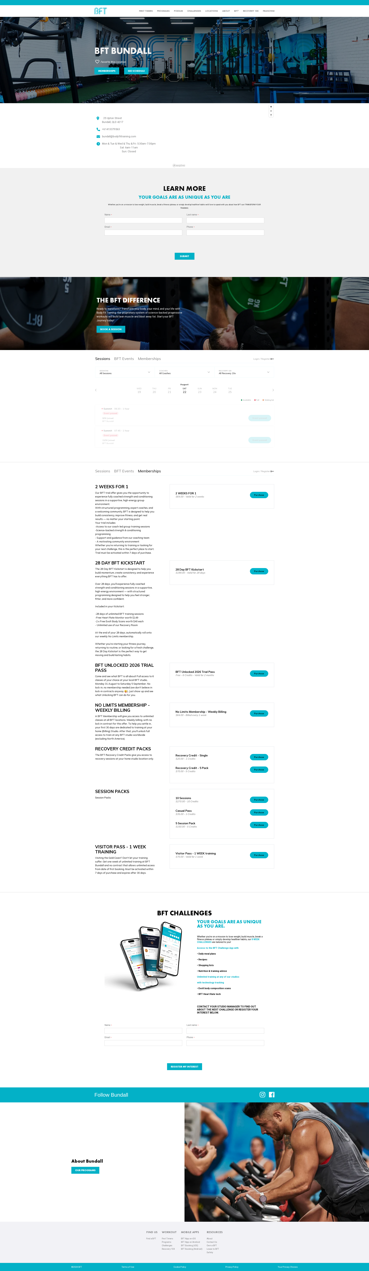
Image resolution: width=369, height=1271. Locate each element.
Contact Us (212, 1242)
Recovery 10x (251, 10)
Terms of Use (128, 1267)
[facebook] (272, 1096)
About (226, 10)
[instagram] (262, 1096)
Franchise (269, 10)
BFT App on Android (190, 1242)
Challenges (194, 10)
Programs (163, 10)
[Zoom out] (271, 111)
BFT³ (236, 10)
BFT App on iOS (188, 1238)
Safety (210, 1252)
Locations (211, 10)
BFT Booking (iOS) (189, 1245)
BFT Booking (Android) (191, 1249)
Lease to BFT (213, 1249)
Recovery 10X (168, 1249)
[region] (223, 135)
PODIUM (178, 10)
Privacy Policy (231, 1267)
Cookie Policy (180, 1267)
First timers (146, 10)
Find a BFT (151, 1238)
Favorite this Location (113, 61)
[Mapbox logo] (179, 165)
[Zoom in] (271, 107)
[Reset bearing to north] (271, 115)
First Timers (167, 1238)
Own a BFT (212, 1245)
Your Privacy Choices (288, 1267)
